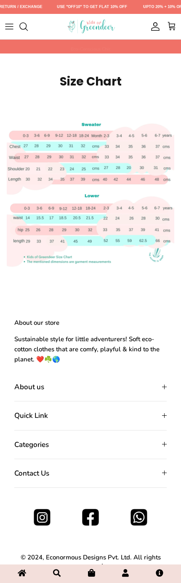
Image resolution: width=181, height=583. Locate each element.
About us (29, 387)
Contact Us (31, 473)
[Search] (28, 26)
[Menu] (9, 26)
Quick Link (31, 415)
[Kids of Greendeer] (90, 26)
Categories (31, 444)
